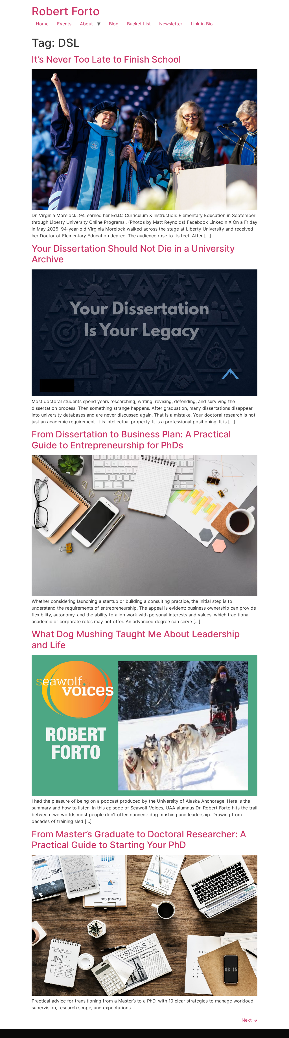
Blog (114, 23)
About (86, 23)
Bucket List (139, 23)
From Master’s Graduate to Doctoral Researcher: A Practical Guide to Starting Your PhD (139, 839)
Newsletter (170, 23)
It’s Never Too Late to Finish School (106, 59)
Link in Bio (202, 23)
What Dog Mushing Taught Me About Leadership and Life (136, 639)
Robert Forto (66, 11)
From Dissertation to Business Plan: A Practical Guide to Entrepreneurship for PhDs (131, 439)
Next (249, 1020)
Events (64, 23)
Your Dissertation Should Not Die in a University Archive (133, 254)
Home (42, 23)
